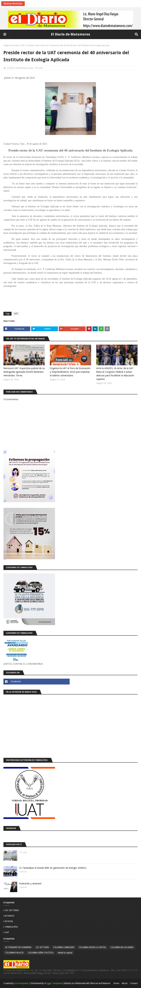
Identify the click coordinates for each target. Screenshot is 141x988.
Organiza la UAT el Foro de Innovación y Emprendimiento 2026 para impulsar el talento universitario (70, 372)
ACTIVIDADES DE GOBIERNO (18, 947)
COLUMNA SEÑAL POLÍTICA (40, 953)
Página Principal (11, 45)
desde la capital (65, 953)
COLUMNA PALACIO (14, 953)
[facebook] (36, 681)
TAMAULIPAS (11, 927)
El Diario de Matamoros (70, 34)
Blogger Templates (53, 983)
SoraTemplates (21, 983)
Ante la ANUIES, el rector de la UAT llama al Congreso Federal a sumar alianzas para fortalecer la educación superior (115, 373)
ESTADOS (9, 915)
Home (116, 983)
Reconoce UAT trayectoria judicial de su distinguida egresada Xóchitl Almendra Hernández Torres (24, 372)
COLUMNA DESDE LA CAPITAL (92, 947)
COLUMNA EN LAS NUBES (122, 947)
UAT (23, 45)
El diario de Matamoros (18, 68)
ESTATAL (9, 921)
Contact (134, 983)
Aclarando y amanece (30, 883)
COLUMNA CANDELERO (63, 947)
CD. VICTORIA (12, 910)
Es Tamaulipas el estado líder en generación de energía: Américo (52, 867)
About (124, 983)
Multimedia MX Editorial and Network (92, 983)
